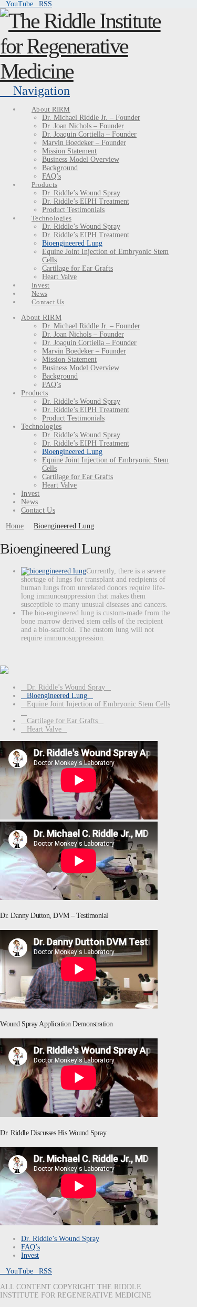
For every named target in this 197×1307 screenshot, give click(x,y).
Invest (30, 1255)
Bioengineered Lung (57, 696)
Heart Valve (44, 729)
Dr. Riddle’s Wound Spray (66, 687)
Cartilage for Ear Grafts (62, 721)
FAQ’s (30, 1247)
